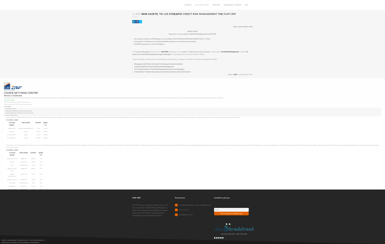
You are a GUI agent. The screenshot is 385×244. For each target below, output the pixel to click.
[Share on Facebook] (137, 21)
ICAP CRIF (164, 52)
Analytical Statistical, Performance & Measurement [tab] (19, 113)
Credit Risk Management (230, 52)
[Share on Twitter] (140, 21)
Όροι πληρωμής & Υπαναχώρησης (29, 242)
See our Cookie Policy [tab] (11, 115)
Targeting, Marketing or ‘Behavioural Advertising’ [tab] (19, 111)
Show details (7, 106)
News (136, 17)
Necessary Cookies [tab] (11, 108)
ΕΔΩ (235, 74)
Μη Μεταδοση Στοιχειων (9, 242)
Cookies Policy (23, 240)
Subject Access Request (9, 240)
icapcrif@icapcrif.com (186, 215)
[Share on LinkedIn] (134, 21)
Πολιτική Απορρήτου (37, 240)
